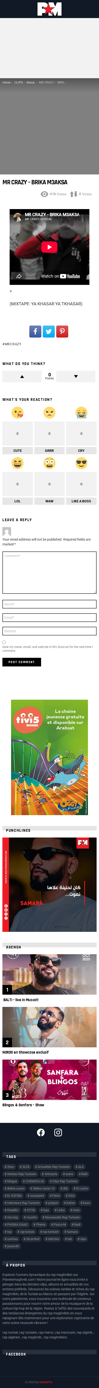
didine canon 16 (44, 1188)
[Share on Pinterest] (62, 332)
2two (10, 1167)
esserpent (37, 1195)
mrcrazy (13, 344)
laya (46, 1210)
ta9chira (53, 1239)
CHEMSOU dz (35, 1181)
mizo (76, 1210)
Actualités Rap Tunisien (54, 1167)
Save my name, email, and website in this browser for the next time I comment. (47, 649)
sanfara (12, 1239)
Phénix (40, 1224)
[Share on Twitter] (49, 332)
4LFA (26, 1167)
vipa (83, 1239)
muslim (32, 1217)
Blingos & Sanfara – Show (23, 1105)
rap (9, 1232)
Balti (84, 1174)
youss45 (13, 1246)
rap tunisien (51, 1232)
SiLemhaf (33, 1239)
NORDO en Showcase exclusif (25, 1052)
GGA (71, 1195)
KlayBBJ (13, 1210)
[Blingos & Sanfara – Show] (49, 1080)
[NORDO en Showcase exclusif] (49, 1027)
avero (69, 1174)
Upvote (22, 376)
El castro (82, 1188)
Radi (77, 1224)
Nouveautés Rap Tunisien (62, 1217)
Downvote (75, 376)
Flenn (56, 1195)
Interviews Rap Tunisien (23, 1203)
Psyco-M (60, 1224)
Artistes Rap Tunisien (21, 1174)
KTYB (31, 1210)
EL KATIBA (14, 1195)
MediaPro (45, 1382)
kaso (86, 1203)
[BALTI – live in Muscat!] (49, 974)
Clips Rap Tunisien (64, 1181)
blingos (12, 1181)
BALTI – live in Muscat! (20, 1000)
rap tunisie (27, 1232)
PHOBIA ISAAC (17, 1224)
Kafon (71, 1203)
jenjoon (53, 1203)
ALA (81, 1167)
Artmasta (51, 1174)
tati (70, 1239)
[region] (49, 885)
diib (65, 1188)
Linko (61, 1210)
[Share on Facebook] (35, 332)
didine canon (16, 1188)
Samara (72, 1232)
